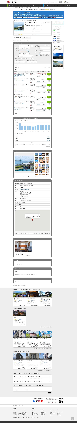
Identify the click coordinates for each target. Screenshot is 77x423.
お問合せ (60, 2)
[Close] (38, 215)
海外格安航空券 (34, 411)
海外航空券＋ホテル (34, 413)
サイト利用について (53, 411)
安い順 (16, 67)
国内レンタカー (24, 412)
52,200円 (48, 138)
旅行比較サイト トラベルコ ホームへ (18, 405)
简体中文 (23, 417)
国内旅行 (14, 408)
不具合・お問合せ (52, 413)
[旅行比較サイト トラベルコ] (13, 7)
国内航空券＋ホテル (17, 414)
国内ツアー (14, 412)
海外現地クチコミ (43, 413)
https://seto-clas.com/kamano (24, 189)
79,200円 (48, 136)
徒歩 (39, 233)
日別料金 (21, 133)
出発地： (16, 233)
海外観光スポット (43, 411)
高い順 (19, 67)
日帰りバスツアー (24, 413)
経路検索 (47, 233)
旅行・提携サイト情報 (60, 411)
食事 (27, 71)
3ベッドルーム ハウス (17, 85)
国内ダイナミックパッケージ (17, 413)
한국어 (37, 417)
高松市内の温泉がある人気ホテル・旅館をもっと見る (43, 348)
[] (54, 9)
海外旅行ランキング (43, 414)
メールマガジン (52, 415)
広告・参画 (51, 414)
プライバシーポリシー (60, 412)
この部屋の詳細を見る (28, 255)
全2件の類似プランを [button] (18, 94)
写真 (21, 40)
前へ (20, 176)
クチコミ (26, 37)
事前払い (44, 81)
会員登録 (38, 92)
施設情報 (58, 36)
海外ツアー (33, 412)
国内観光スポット (24, 414)
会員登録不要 (38, 75)
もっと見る (33, 142)
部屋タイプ (32, 71)
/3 (29, 251)
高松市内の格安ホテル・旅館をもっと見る (45, 370)
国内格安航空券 (15, 411)
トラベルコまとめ (43, 412)
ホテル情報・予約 (18, 37)
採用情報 (58, 414)
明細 (45, 74)
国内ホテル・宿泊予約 (22, 13)
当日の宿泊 (37, 46)
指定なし (41, 54)
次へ (28, 176)
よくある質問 (52, 412)
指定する (41, 50)
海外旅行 (33, 408)
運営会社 (58, 413)
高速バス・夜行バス (25, 411)
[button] (32, 220)
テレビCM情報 (59, 415)
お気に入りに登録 (49, 22)
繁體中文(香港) (33, 417)
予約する (49, 73)
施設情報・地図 (26, 40)
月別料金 (17, 133)
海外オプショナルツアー (35, 414)
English (19, 417)
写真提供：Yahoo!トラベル (43, 176)
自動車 (42, 233)
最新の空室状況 (47, 67)
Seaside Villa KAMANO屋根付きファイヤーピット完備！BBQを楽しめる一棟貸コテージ (19, 75)
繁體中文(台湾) (28, 417)
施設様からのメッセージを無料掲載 (58, 23)
